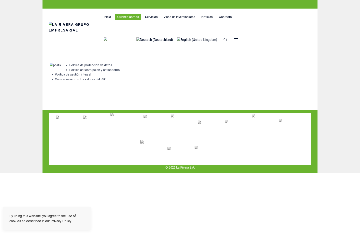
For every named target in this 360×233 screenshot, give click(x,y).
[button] (225, 40)
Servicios (151, 17)
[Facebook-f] (50, 4)
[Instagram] (61, 4)
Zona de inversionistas (179, 17)
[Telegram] (67, 4)
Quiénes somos (128, 17)
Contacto (225, 17)
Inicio (107, 17)
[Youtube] (55, 4)
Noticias (207, 17)
